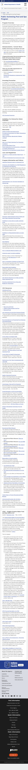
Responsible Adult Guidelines (9, 267)
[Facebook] (3, 696)
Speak (13, 755)
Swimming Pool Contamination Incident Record (13, 150)
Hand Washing (5, 241)
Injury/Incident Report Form (8, 145)
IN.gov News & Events (13, 737)
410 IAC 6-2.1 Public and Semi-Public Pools (12, 154)
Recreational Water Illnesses (9, 428)
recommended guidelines (12, 61)
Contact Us (17, 675)
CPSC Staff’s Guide (6, 621)
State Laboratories (19, 679)
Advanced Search (13, 720)
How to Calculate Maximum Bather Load (11, 250)
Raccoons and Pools (8, 307)
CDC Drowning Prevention (8, 115)
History (3, 678)
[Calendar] (20, 696)
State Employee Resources (13, 729)
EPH (8, 12)
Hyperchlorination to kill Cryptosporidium (12, 391)
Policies (13, 722)
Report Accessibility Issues (13, 758)
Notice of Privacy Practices (5, 691)
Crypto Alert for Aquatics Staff (9, 336)
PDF (10, 127)
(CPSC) (13, 531)
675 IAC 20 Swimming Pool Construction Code (13, 157)
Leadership (4, 673)
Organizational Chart (6, 683)
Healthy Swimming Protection (9, 375)
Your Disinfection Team (9, 465)
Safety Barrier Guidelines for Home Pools (11, 648)
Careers (21, 665)
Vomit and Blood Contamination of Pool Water (15, 476)
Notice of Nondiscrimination (6, 688)
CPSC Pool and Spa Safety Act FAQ (10, 611)
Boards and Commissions (5, 681)
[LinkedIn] (14, 696)
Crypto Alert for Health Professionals (11, 354)
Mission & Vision (5, 676)
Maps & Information (13, 734)
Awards (13, 746)
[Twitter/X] (6, 696)
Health (3, 12)
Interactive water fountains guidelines (11, 253)
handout (10, 72)
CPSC (4, 629)
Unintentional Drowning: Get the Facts (11, 499)
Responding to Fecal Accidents (9, 458)
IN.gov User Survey (14, 717)
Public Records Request (7, 685)
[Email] (17, 696)
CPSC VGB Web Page (7, 600)
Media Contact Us (19, 677)
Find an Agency (13, 708)
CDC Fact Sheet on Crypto (17, 404)
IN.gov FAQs (13, 727)
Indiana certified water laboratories (10, 131)
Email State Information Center (13, 705)
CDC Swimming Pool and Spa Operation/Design (13, 312)
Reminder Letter (10, 515)
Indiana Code (13, 741)
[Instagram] (9, 696)
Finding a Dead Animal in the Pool (11, 308)
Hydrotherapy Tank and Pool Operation (11, 384)
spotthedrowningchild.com (17, 88)
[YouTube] (11, 696)
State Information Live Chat (13, 703)
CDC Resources (12, 257)
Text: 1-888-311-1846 (13, 712)
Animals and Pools (6, 290)
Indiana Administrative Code (13, 744)
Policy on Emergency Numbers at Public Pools (13, 261)
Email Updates (13, 739)
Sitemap (13, 724)
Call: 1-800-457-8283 (13, 710)
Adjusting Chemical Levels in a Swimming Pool (13, 162)
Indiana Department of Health (12, 4)
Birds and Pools (7, 310)
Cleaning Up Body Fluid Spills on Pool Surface (14, 483)
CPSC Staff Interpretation (8, 625)
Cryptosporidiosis (13, 345)
